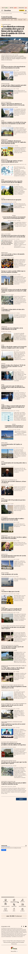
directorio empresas (22, 906)
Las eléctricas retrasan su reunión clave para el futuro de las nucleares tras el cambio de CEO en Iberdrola (13, 31)
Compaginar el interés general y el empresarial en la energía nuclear (14, 426)
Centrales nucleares (5, 83)
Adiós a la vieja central (6, 234)
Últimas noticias (14, 943)
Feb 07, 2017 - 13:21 (9, 485)
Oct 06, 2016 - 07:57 (15, 522)
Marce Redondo (4, 576)
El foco (2, 198)
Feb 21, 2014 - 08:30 (12, 747)
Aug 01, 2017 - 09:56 (15, 313)
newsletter (4, 845)
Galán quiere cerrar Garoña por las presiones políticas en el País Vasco (11, 609)
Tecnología (20, 19)
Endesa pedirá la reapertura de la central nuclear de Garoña (13, 725)
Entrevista (3, 363)
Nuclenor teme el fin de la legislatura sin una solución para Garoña (13, 687)
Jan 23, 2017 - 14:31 (9, 503)
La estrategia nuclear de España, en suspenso (11, 445)
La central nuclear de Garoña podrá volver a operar (14, 463)
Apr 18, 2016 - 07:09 (15, 593)
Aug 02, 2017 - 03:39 (10, 257)
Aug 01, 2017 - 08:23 (7, 331)
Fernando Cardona (4, 313)
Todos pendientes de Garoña (9, 574)
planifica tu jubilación (6, 906)
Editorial (14, 215)
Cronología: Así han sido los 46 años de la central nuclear (12, 310)
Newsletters (22, 942)
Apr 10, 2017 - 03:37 (16, 429)
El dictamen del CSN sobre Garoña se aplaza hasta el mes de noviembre (13, 538)
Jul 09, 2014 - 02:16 (15, 690)
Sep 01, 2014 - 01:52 (13, 650)
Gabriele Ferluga (4, 88)
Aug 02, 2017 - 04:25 (16, 220)
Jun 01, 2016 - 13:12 (15, 559)
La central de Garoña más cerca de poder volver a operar (13, 628)
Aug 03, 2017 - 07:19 (15, 184)
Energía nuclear (4, 139)
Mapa (17, 942)
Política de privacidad (7, 942)
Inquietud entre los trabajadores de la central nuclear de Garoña (12, 329)
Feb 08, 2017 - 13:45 (9, 466)
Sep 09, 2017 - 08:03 (14, 145)
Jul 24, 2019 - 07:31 (15, 88)
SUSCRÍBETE (22, 10)
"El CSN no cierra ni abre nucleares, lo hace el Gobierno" (13, 482)
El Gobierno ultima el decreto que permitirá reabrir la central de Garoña (13, 783)
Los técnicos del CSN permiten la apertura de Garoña (13, 501)
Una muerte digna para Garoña (10, 591)
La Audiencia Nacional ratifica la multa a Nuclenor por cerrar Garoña (12, 519)
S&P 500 (11, 7)
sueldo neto (22, 901)
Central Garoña (6, 17)
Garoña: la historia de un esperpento (11, 199)
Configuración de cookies (20, 940)
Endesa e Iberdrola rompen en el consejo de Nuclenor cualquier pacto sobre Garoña (14, 347)
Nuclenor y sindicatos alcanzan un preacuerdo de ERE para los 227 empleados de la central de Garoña (13, 142)
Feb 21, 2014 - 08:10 (12, 765)
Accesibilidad (13, 942)
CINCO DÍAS (10, 220)
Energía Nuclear (4, 288)
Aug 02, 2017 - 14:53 (12, 202)
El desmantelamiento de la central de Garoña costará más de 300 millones (11, 182)
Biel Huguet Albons (4, 650)
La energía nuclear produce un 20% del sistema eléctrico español (12, 647)
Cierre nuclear (4, 326)
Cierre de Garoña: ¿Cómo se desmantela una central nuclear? (12, 255)
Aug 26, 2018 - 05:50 (14, 107)
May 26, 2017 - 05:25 (17, 370)
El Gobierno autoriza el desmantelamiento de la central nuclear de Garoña (13, 67)
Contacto (4, 940)
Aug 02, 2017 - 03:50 (15, 239)
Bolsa (8, 19)
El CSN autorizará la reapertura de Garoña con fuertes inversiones (13, 556)
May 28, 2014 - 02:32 (15, 708)
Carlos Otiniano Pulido (5, 370)
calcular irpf (5, 901)
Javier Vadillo (4, 107)
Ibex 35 (3, 7)
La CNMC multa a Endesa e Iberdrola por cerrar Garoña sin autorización (13, 669)
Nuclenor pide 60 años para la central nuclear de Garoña (12, 706)
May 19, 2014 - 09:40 (15, 727)
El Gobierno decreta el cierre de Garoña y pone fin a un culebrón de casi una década (13, 236)
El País (25, 13)
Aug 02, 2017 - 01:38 (16, 274)
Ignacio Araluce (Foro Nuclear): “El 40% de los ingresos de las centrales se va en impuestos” (13, 366)
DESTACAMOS (4, 19)
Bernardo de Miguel (5, 164)
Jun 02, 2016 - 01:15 (15, 540)
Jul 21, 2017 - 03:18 (15, 350)
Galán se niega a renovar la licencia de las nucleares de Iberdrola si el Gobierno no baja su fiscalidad (13, 407)
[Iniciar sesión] (26, 10)
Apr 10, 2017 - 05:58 (15, 410)
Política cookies (13, 940)
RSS (19, 942)
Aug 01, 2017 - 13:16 (9, 294)
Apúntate (4, 849)
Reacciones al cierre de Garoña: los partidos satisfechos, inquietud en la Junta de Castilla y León (14, 291)
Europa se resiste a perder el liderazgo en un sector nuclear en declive (13, 272)
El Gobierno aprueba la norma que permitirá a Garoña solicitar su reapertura (13, 744)
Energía (15, 19)
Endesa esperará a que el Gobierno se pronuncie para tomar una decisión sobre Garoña (13, 387)
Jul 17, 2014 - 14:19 (15, 671)
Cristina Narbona (4, 202)
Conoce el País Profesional (14, 916)
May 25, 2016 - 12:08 (14, 576)
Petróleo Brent (21, 7)
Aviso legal (8, 940)
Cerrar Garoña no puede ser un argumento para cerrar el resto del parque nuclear (14, 218)
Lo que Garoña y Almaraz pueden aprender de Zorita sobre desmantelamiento (13, 86)
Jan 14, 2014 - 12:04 (12, 786)
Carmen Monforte (4, 70)
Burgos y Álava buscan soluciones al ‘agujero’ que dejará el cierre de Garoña (12, 104)
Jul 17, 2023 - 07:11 (15, 70)
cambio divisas (14, 906)
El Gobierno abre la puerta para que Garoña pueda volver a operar (14, 763)
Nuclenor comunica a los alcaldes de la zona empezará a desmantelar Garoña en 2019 (13, 123)
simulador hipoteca (14, 901)
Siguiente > (21, 799)
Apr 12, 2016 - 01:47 (15, 612)
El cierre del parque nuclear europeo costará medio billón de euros (12, 161)
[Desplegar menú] (2, 10)
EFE (1, 331)
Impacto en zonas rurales (6, 102)
